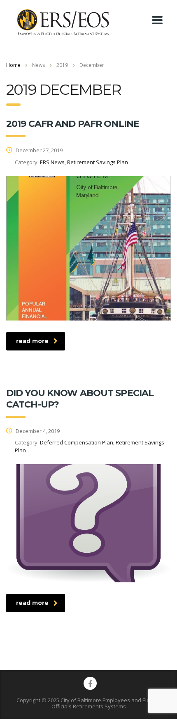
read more (32, 341)
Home (13, 65)
